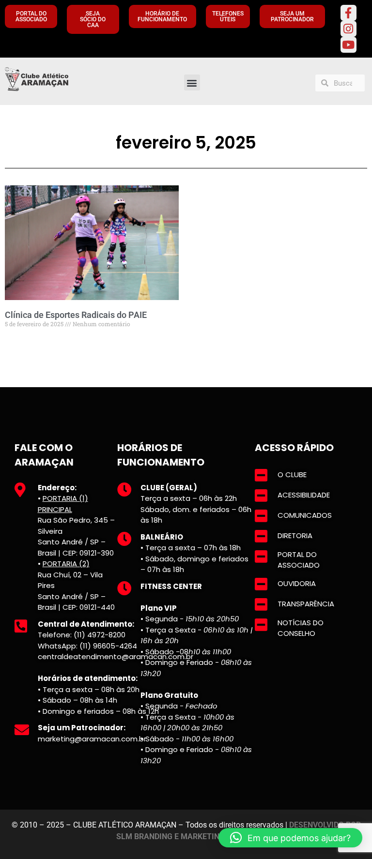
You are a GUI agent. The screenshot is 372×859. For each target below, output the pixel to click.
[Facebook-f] (348, 13)
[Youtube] (348, 45)
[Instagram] (348, 29)
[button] (192, 82)
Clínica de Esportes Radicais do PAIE (76, 315)
